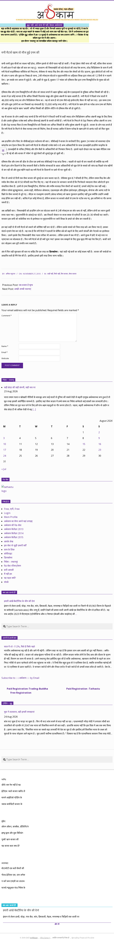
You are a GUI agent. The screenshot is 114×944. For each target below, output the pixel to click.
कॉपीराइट (8, 553)
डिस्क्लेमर (8, 557)
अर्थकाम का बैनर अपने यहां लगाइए (18, 521)
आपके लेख (8, 541)
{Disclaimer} (45, 937)
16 (99, 444)
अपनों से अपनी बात (9, 638)
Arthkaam (34, 937)
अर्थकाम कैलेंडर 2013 (13, 529)
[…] (34, 409)
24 (4, 455)
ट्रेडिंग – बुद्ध (7, 703)
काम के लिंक (9, 549)
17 (4, 449)
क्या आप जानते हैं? (9, 592)
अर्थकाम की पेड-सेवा (12, 525)
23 (99, 449)
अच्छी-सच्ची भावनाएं (22, 289)
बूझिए (3, 821)
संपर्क (6, 582)
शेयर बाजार (72, 273)
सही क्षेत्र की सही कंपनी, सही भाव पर (19, 387)
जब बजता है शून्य (26, 285)
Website (5, 358)
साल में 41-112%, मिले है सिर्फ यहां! (19, 646)
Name (4, 346)
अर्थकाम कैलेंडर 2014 (13, 533)
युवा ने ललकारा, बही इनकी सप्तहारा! (19, 711)
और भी (57, 924)
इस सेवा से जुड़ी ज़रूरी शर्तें (15, 545)
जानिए (3, 779)
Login (7, 513)
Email (4, 352)
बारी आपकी (9, 569)
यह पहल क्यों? (10, 577)
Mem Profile (11, 517)
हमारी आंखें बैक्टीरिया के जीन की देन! (19, 601)
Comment (6, 315)
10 (4, 444)
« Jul (3, 469)
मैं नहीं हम (8, 573)
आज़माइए (4, 863)
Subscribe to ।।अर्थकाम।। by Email (20, 678)
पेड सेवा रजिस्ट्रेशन (12, 565)
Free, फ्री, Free (12, 508)
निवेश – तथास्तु (8, 380)
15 (84, 444)
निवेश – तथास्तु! (11, 561)
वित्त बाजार (64, 273)
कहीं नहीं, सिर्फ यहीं (53, 273)
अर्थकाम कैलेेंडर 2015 (13, 537)
